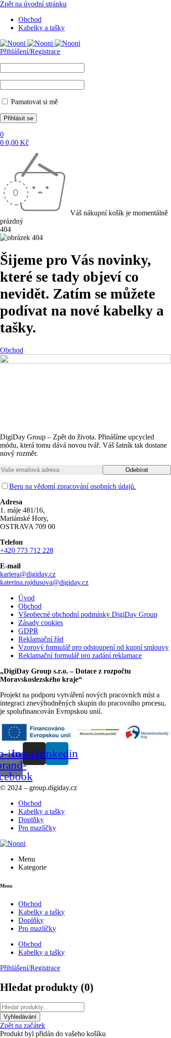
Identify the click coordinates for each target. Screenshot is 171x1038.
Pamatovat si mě (33, 102)
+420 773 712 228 (26, 550)
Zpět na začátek (22, 1025)
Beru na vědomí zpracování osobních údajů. (72, 486)
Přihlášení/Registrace (30, 51)
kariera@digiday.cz (28, 574)
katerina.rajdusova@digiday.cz (44, 582)
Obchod (11, 350)
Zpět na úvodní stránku (33, 4)
